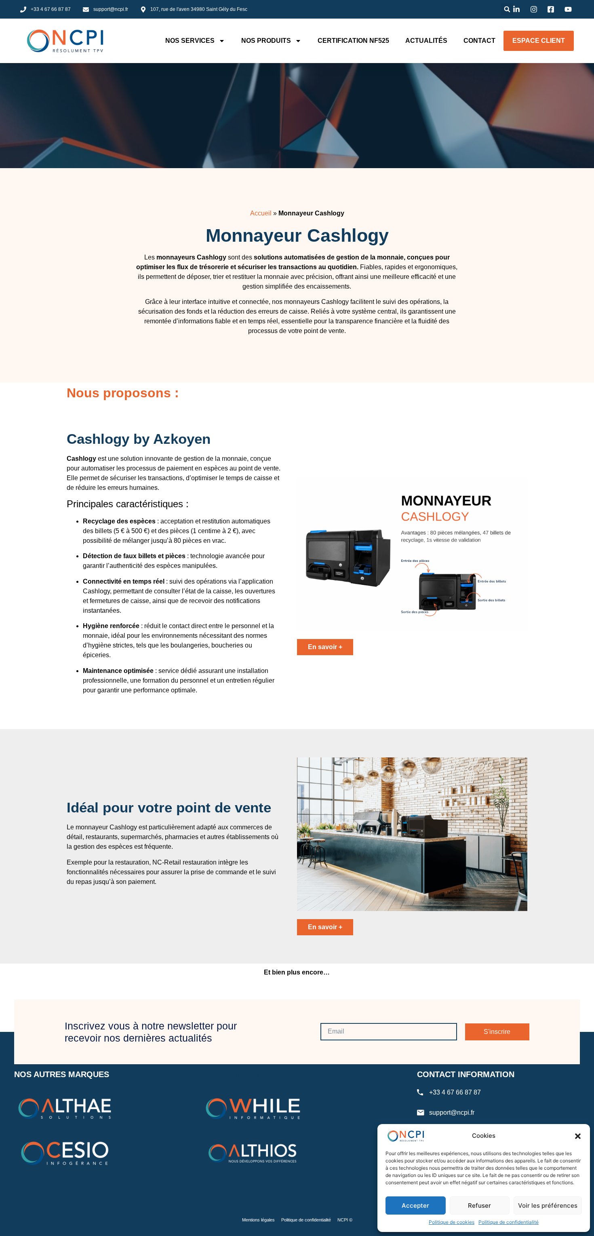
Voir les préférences (547, 1205)
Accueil (261, 213)
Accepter (415, 1205)
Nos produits (266, 40)
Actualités (426, 40)
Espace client (538, 40)
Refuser (479, 1205)
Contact (479, 40)
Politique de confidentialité (508, 1222)
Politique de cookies (451, 1222)
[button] (578, 1136)
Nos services (190, 40)
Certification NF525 (353, 40)
